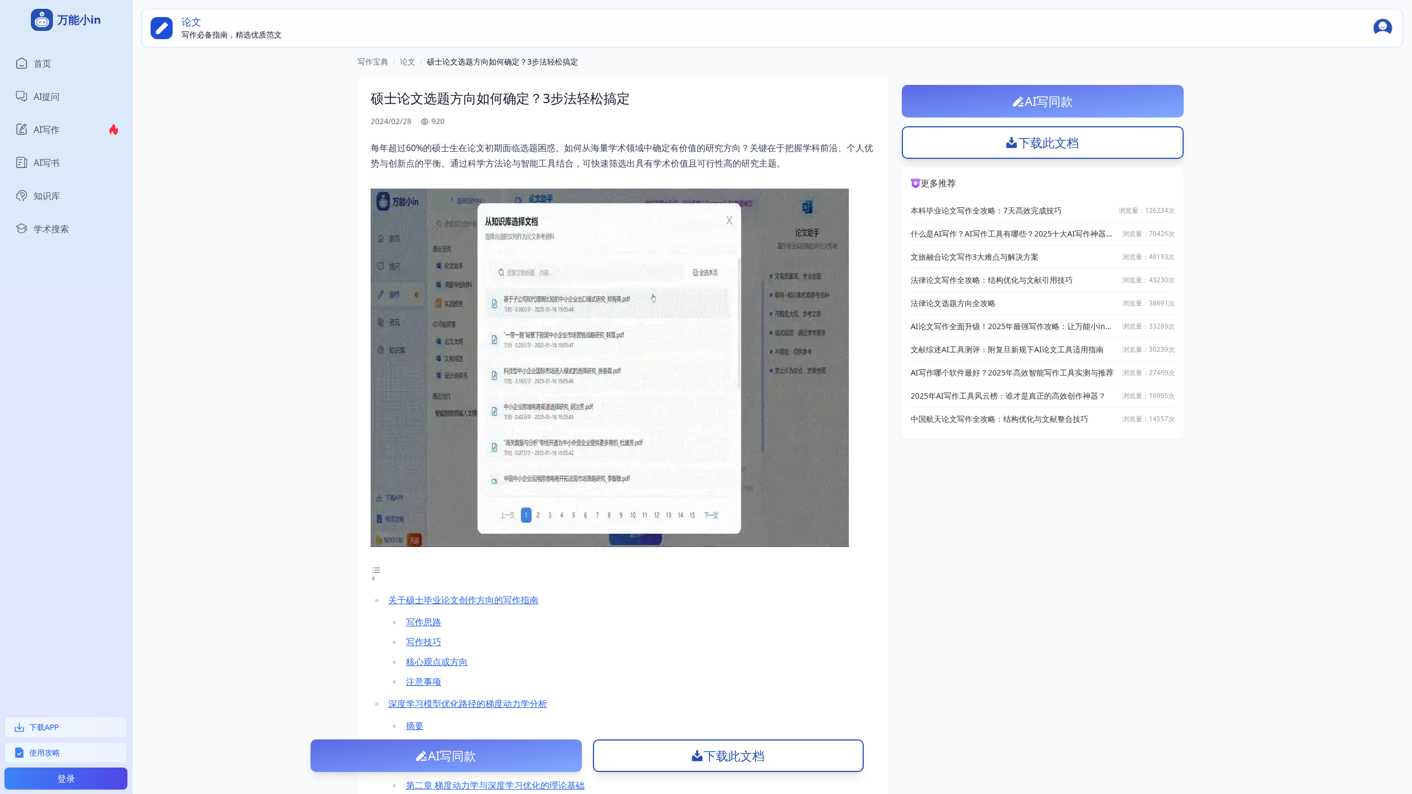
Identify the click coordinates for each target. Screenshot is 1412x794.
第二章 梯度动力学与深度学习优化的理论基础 (495, 785)
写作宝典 (372, 61)
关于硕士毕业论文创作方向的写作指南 (463, 600)
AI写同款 (452, 755)
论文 (407, 61)
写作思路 (423, 622)
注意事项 (423, 681)
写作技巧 (423, 642)
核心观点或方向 (437, 662)
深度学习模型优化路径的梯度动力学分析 (467, 704)
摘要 (415, 726)
